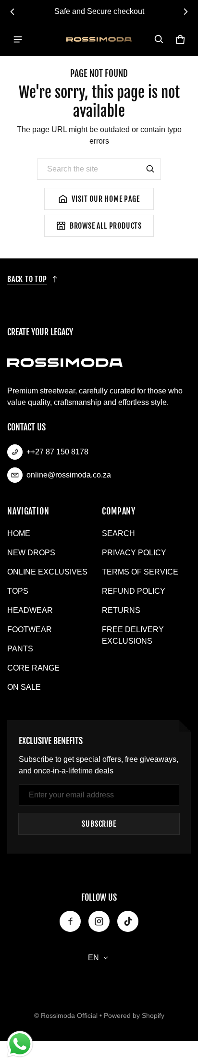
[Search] (150, 169)
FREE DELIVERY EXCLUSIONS (133, 635)
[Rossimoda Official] (99, 39)
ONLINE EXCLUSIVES (47, 572)
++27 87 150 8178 (57, 452)
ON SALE (24, 687)
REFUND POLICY (133, 591)
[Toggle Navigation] (17, 39)
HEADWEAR (30, 610)
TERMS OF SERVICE (140, 572)
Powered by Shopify (134, 1015)
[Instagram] (99, 921)
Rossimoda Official (69, 1015)
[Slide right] (185, 11)
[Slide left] (12, 11)
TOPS (17, 591)
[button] (159, 39)
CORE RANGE (33, 668)
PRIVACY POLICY (134, 553)
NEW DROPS (31, 553)
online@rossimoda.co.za (68, 475)
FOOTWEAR (29, 629)
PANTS (20, 649)
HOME (18, 533)
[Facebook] (70, 921)
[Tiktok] (127, 921)
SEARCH (118, 533)
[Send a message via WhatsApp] (20, 1044)
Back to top (27, 279)
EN (94, 958)
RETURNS (121, 610)
